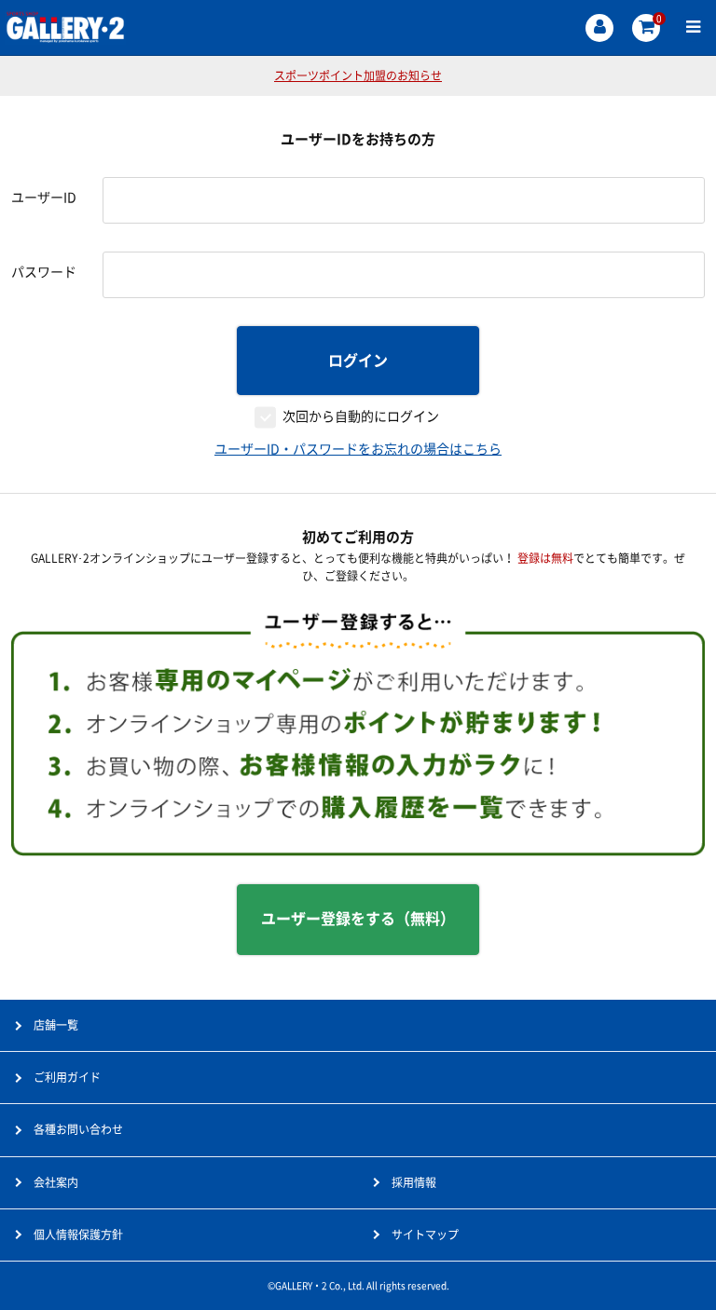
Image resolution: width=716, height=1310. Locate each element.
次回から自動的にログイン (360, 416)
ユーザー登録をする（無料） (358, 918)
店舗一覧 (56, 1024)
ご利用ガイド (67, 1077)
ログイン (358, 360)
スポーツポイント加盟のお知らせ (358, 75)
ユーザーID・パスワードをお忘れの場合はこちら (358, 449)
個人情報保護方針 (78, 1234)
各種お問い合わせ (78, 1129)
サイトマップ (425, 1234)
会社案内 (56, 1182)
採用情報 (414, 1182)
